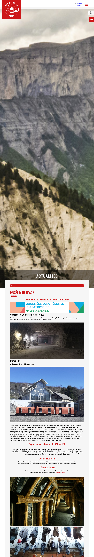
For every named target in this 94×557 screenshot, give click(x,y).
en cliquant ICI (60, 472)
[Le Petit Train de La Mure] (11, 9)
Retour (13, 286)
